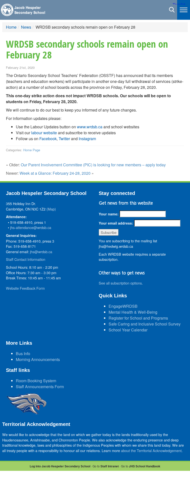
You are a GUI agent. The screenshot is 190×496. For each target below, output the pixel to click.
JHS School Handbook (144, 466)
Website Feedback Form (25, 288)
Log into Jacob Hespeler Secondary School (60, 466)
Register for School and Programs (138, 318)
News (26, 27)
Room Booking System (36, 380)
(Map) (51, 208)
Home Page (31, 150)
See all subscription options (120, 283)
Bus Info (23, 353)
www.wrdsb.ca (89, 127)
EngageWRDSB (123, 306)
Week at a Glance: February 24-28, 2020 (55, 173)
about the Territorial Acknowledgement (151, 450)
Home (11, 27)
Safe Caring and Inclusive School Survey (145, 324)
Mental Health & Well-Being (133, 312)
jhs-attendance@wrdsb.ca (30, 227)
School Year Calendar (128, 330)
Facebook (48, 138)
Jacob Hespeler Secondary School (29, 10)
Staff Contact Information (25, 259)
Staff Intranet (109, 466)
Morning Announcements (38, 359)
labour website (44, 132)
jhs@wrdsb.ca (41, 251)
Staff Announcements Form (40, 386)
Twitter (64, 138)
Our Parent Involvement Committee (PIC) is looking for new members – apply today (93, 165)
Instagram (87, 138)
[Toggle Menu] (184, 9)
